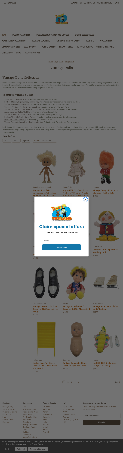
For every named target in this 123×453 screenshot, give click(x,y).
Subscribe (61, 247)
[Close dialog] (85, 200)
